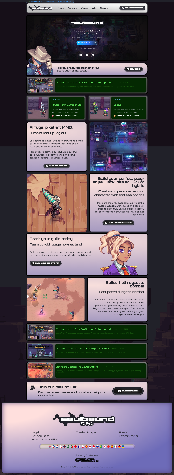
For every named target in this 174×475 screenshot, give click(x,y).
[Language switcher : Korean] (105, 446)
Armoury (72, 8)
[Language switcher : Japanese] (90, 446)
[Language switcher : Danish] (61, 446)
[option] (54, 446)
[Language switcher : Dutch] (58, 446)
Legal (35, 432)
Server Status (128, 435)
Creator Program (87, 432)
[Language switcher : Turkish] (76, 446)
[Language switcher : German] (120, 446)
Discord (104, 8)
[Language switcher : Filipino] (54, 446)
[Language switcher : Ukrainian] (123, 446)
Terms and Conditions (46, 439)
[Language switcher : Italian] (116, 446)
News (61, 8)
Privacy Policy (41, 435)
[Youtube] (81, 55)
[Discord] (87, 55)
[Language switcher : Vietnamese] (87, 446)
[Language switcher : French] (79, 446)
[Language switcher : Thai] (65, 446)
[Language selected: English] (87, 446)
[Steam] (93, 55)
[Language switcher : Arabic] (68, 446)
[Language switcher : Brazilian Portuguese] (101, 446)
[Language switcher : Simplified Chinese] (109, 446)
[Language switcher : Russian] (98, 446)
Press (123, 432)
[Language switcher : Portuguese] (72, 446)
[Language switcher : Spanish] (112, 446)
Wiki (94, 8)
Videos (84, 8)
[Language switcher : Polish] (83, 446)
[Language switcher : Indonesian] (94, 446)
